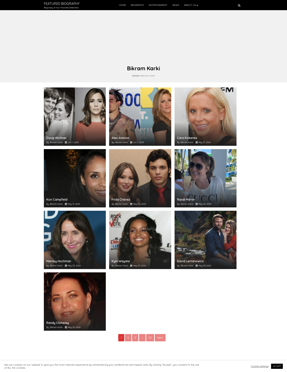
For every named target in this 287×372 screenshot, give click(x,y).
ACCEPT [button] (277, 366)
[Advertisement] (143, 39)
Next (160, 337)
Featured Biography (62, 3)
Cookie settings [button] (260, 366)
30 (150, 337)
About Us (190, 4)
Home (122, 4)
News (175, 4)
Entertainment (158, 4)
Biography (137, 4)
